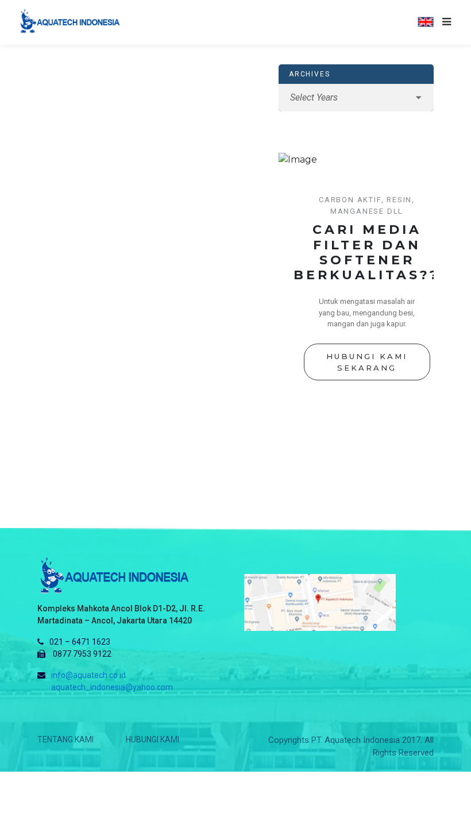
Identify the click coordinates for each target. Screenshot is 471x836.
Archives (309, 74)
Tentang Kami (65, 739)
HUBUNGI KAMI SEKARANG (366, 362)
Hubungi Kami (152, 739)
